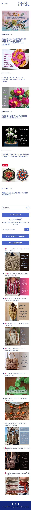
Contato (4, 507)
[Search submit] (27, 207)
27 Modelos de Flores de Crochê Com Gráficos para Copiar (13, 79)
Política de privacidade (13, 507)
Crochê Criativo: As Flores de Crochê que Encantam (14, 117)
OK (27, 229)
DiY (11, 34)
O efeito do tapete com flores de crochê (15, 194)
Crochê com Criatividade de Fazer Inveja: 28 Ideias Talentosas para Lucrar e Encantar (14, 42)
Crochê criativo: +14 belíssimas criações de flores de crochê (15, 155)
